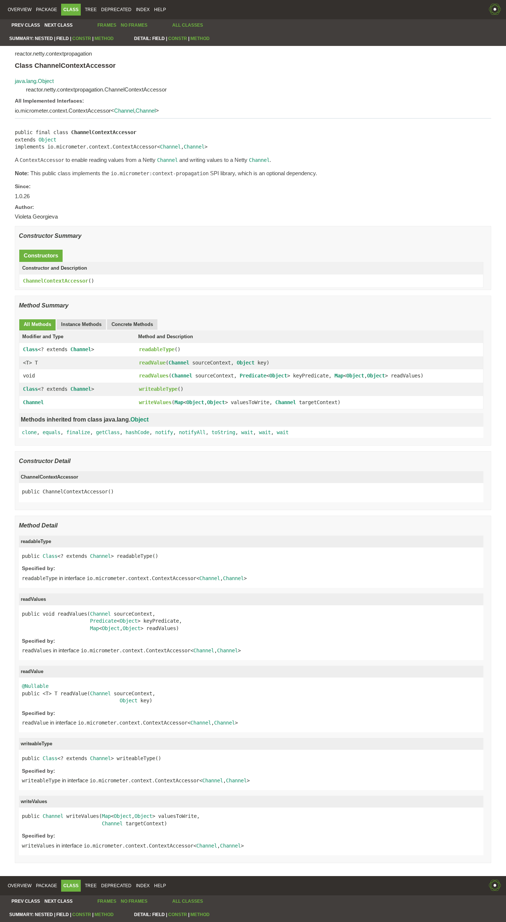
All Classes (187, 25)
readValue (152, 363)
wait (247, 432)
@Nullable (35, 686)
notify (164, 432)
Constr (81, 38)
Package (46, 9)
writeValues (155, 402)
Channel (124, 110)
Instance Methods (81, 324)
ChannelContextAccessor (55, 281)
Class (30, 349)
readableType (156, 349)
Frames (106, 25)
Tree (91, 9)
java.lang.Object (34, 81)
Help (160, 9)
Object (47, 140)
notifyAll (192, 432)
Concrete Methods (132, 324)
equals (51, 432)
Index (143, 9)
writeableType (158, 389)
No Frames (134, 25)
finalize (78, 432)
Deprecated (116, 9)
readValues (154, 376)
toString (223, 432)
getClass (108, 432)
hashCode (137, 432)
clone (29, 432)
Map (338, 376)
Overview (19, 9)
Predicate (253, 376)
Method (104, 38)
